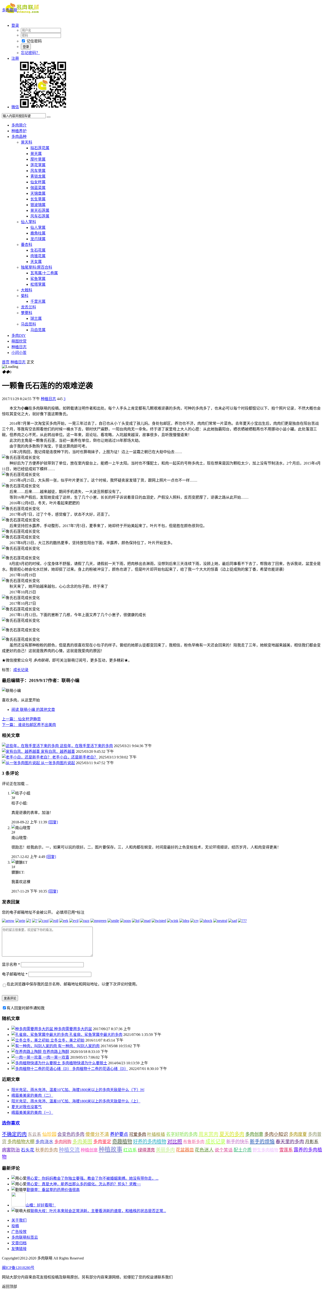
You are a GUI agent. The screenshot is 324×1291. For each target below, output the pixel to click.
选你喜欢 (11, 1122)
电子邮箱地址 (15, 974)
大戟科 (26, 290)
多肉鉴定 (102, 1141)
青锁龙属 (38, 176)
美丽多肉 (165, 1149)
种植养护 (19, 131)
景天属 (36, 154)
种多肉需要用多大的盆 (73, 1029)
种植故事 (110, 1149)
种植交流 (69, 1150)
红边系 (130, 1149)
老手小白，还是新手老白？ (75, 757)
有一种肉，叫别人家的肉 (79, 1046)
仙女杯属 (38, 182)
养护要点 (119, 1134)
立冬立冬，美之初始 (67, 1040)
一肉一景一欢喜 (56, 1057)
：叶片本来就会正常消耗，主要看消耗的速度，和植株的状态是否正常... (98, 1211)
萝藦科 (26, 313)
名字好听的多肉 (182, 1134)
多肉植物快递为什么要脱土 (84, 1063)
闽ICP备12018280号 (18, 1268)
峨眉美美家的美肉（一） (32, 1112)
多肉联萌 (9, 10)
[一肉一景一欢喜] (27, 1057)
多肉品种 (19, 137)
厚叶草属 (38, 159)
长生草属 (38, 199)
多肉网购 (62, 1141)
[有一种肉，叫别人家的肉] (34, 1046)
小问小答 (19, 353)
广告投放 (19, 1232)
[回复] (53, 822)
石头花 (27, 1149)
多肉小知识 (276, 1134)
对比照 (174, 1141)
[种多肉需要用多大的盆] (32, 1029)
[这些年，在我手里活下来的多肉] (31, 746)
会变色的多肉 (70, 1134)
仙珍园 (49, 1134)
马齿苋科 (28, 324)
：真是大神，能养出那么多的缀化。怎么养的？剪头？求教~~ (84, 1184)
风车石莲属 (39, 216)
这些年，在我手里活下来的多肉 (86, 746)
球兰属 (36, 318)
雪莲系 (286, 1149)
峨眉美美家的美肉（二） (32, 1095)
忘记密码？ (30, 53)
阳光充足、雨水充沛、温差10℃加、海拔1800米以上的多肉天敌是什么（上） (75, 1101)
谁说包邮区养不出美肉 (29, 725)
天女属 (36, 262)
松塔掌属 (38, 284)
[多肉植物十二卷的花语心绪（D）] (41, 1069)
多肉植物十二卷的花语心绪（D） (100, 1069)
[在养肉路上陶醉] (27, 1052)
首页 (5, 362)
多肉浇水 (44, 1141)
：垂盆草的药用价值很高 (53, 1190)
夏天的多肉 (231, 1134)
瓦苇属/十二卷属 (44, 273)
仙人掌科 (28, 222)
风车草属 (38, 171)
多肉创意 (254, 1134)
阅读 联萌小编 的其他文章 (33, 710)
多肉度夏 (298, 1134)
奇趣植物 (122, 1141)
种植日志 (19, 347)
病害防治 (11, 1149)
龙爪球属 (38, 239)
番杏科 (26, 245)
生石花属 (38, 250)
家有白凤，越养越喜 (58, 751)
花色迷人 (204, 1149)
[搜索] (49, 117)
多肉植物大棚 (20, 1141)
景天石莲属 (39, 210)
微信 (15, 107)
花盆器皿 (185, 1149)
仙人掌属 (38, 228)
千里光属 (38, 301)
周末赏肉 (208, 1134)
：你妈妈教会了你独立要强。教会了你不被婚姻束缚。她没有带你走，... (92, 1178)
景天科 (26, 142)
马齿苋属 (38, 330)
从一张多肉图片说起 (58, 763)
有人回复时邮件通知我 (26, 1008)
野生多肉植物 (265, 1150)
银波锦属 (38, 205)
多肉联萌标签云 (24, 1237)
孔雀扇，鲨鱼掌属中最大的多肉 (95, 1035)
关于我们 (19, 1220)
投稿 (15, 1226)
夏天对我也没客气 (26, 1107)
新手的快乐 (237, 1141)
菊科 (24, 296)
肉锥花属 (38, 256)
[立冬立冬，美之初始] (30, 1040)
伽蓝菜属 (38, 188)
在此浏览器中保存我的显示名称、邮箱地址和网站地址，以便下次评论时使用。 (73, 984)
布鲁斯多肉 (193, 1141)
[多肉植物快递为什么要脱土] (36, 1063)
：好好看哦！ (41, 1205)
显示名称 (11, 964)
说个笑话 (224, 1149)
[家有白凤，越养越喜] (21, 751)
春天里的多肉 (290, 1141)
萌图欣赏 (19, 341)
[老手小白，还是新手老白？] (27, 757)
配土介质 (243, 1149)
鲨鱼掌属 (38, 279)
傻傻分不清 (97, 1134)
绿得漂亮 (146, 1150)
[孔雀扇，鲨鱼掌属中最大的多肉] (40, 1035)
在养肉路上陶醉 (56, 1052)
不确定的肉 (14, 1134)
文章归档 (19, 1243)
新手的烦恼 (262, 1141)
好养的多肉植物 (149, 1141)
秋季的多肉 (46, 1149)
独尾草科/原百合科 (36, 267)
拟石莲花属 (39, 148)
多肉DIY (18, 336)
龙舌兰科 (28, 307)
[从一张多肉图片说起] (21, 763)
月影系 (312, 1141)
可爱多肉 (137, 1134)
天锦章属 (38, 193)
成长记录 (20, 670)
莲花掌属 (38, 165)
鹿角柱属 (38, 233)
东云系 (34, 1134)
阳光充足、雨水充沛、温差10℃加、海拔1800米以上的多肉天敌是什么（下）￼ (77, 1090)
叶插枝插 (156, 1134)
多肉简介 (19, 125)
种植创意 (89, 1150)
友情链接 (19, 1249)
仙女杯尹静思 (21, 719)
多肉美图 (82, 1141)
